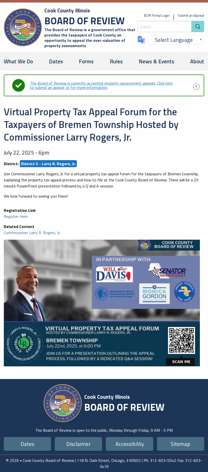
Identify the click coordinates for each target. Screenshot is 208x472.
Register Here (16, 216)
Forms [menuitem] (86, 61)
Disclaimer (78, 444)
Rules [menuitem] (116, 61)
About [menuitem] (197, 61)
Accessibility (129, 444)
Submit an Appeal (191, 15)
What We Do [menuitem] (18, 61)
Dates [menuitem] (56, 61)
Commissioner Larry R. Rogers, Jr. (32, 233)
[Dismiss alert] (196, 85)
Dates (27, 444)
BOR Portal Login (157, 15)
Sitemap (180, 444)
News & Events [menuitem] (156, 61)
